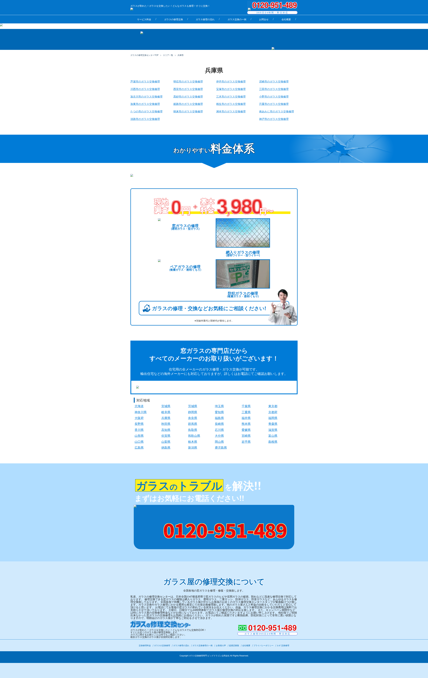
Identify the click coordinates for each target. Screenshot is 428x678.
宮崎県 (246, 435)
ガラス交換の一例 (237, 19)
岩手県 (246, 441)
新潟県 (192, 447)
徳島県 (165, 447)
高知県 (165, 429)
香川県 (139, 429)
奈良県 (192, 418)
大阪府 (139, 418)
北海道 (139, 406)
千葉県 (246, 406)
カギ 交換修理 (283, 645)
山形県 (139, 435)
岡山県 (219, 441)
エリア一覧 (168, 55)
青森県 (272, 423)
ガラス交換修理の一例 (202, 645)
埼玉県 (219, 406)
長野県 (139, 423)
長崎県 (219, 423)
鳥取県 (192, 429)
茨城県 (192, 406)
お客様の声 (221, 645)
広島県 (139, 447)
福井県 (246, 418)
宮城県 (165, 406)
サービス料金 (144, 19)
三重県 (246, 412)
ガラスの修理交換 (173, 19)
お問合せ (264, 19)
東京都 (272, 406)
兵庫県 (165, 418)
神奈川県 (141, 412)
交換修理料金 (145, 645)
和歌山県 (194, 435)
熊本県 (246, 423)
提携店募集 (234, 645)
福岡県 (272, 418)
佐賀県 (165, 435)
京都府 (272, 412)
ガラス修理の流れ (205, 19)
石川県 (219, 429)
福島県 (219, 418)
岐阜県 (165, 412)
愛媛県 (246, 429)
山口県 (139, 441)
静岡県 (192, 412)
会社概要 (286, 19)
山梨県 (165, 441)
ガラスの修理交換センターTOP (144, 55)
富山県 (272, 435)
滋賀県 (272, 429)
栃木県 (192, 441)
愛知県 (219, 412)
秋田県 (165, 423)
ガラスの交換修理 (162, 645)
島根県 (272, 441)
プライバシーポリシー (263, 645)
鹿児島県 (221, 447)
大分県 (219, 435)
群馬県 (192, 423)
